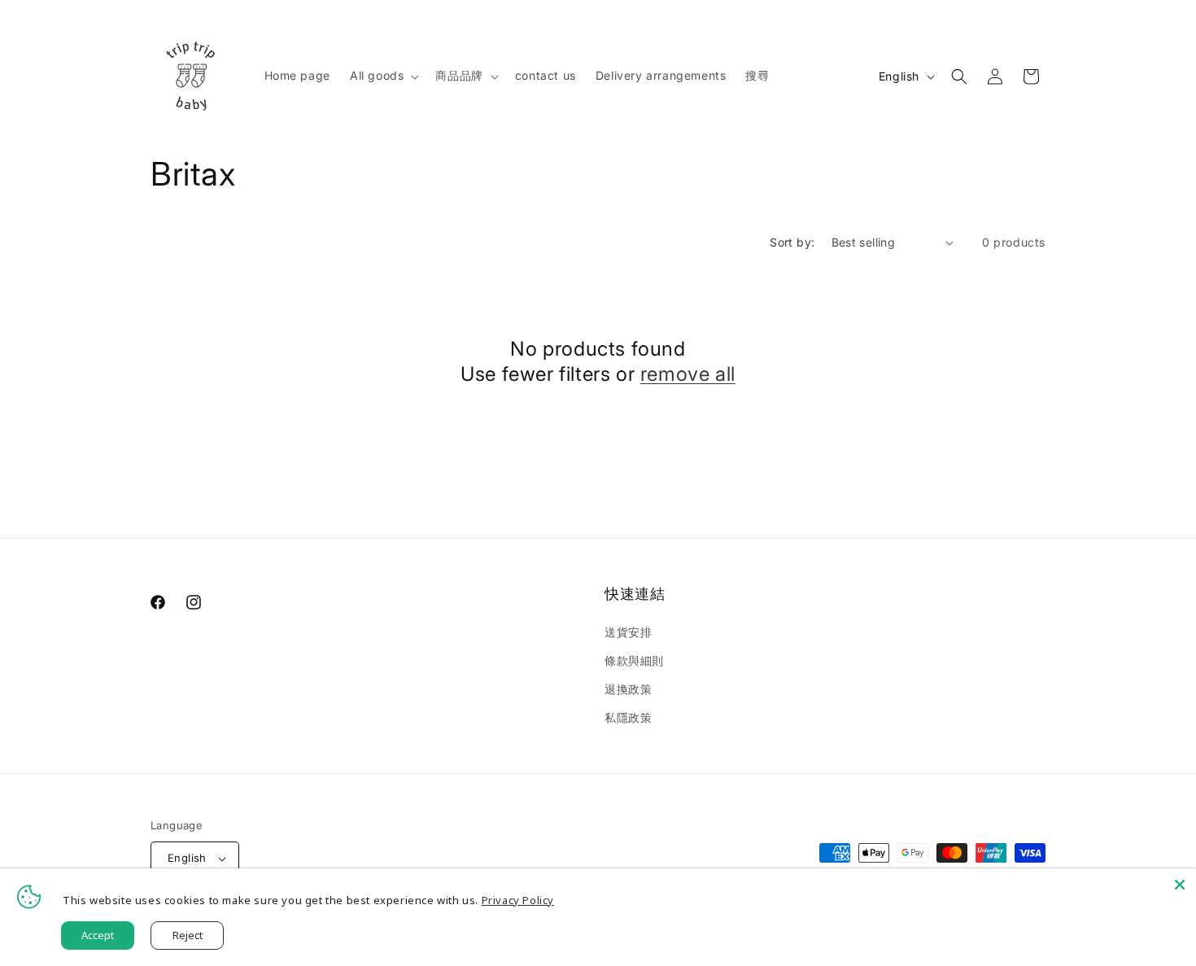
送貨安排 (628, 632)
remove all (687, 374)
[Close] (1180, 884)
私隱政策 (628, 717)
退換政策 (628, 689)
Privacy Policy (518, 900)
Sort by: (792, 242)
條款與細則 (634, 660)
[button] (383, 76)
